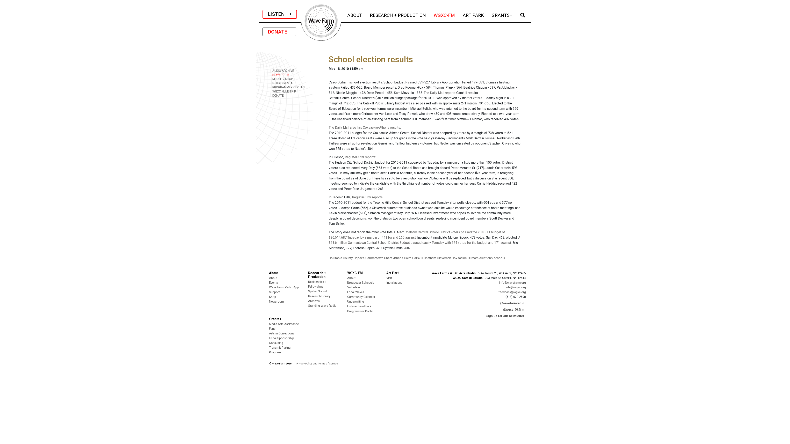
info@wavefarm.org (512, 282)
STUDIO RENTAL (283, 83)
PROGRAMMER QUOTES (288, 87)
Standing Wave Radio (322, 306)
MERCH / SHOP (282, 79)
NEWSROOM (280, 75)
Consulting (276, 343)
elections (486, 258)
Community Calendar (361, 297)
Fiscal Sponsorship (281, 338)
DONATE (279, 32)
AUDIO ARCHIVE (283, 71)
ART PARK (473, 15)
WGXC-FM (444, 15)
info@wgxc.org (516, 287)
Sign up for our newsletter (505, 316)
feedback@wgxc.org (512, 292)
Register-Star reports (360, 157)
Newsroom (276, 301)
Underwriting (355, 301)
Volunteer (353, 287)
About (273, 278)
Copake (359, 258)
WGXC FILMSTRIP (284, 91)
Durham (473, 258)
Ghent (388, 258)
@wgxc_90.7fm (513, 309)
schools (499, 258)
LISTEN (279, 14)
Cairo (407, 258)
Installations (394, 282)
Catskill (417, 258)
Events (273, 282)
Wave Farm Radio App (284, 287)
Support (274, 292)
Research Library (319, 296)
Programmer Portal (360, 311)
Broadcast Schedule (360, 282)
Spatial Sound (317, 291)
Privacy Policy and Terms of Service (317, 363)
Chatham (430, 258)
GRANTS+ (502, 15)
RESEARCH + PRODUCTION (398, 15)
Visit (389, 278)
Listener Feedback (359, 306)
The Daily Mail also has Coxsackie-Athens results (364, 128)
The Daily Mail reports (439, 93)
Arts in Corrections (281, 333)
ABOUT (355, 15)
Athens (398, 258)
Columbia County (341, 258)
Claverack (444, 258)
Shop (272, 297)
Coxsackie (459, 258)
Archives (314, 301)
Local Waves (355, 292)
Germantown (374, 258)
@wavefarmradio (512, 303)
